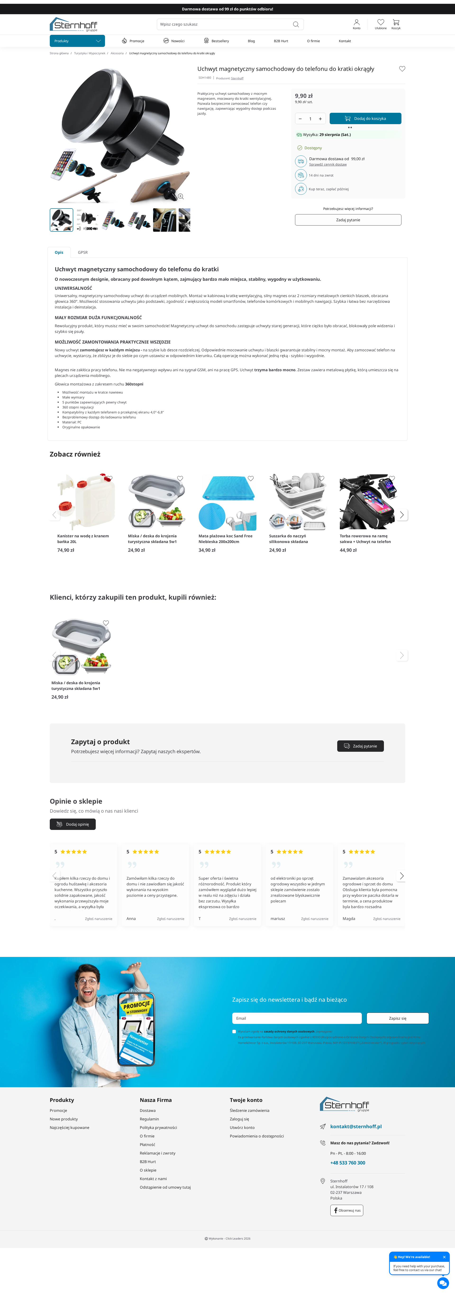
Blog (251, 41)
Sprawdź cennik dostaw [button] (328, 164)
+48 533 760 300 (347, 1163)
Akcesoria (117, 53)
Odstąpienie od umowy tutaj (165, 1187)
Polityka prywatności (158, 1127)
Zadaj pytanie (348, 219)
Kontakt (345, 41)
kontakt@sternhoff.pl (356, 1126)
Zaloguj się (239, 1119)
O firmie (313, 41)
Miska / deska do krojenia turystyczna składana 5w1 (152, 538)
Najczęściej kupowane (69, 1127)
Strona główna (59, 53)
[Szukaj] (296, 24)
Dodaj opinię (77, 824)
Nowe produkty (64, 1119)
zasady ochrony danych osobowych (289, 1031)
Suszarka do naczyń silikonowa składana (288, 538)
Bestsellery (220, 41)
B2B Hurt (281, 41)
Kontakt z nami (153, 1178)
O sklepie (148, 1170)
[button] (395, 24)
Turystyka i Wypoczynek (89, 53)
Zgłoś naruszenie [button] (98, 918)
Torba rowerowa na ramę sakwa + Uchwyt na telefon (365, 538)
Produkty (61, 41)
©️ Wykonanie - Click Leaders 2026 (227, 1238)
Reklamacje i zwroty (157, 1153)
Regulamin (149, 1119)
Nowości (178, 41)
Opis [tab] (59, 252)
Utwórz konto (242, 1127)
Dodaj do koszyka (370, 118)
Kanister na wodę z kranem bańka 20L (83, 538)
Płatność (147, 1144)
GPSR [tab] (83, 252)
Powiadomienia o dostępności (257, 1136)
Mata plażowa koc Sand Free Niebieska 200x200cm (226, 538)
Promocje (137, 41)
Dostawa (148, 1110)
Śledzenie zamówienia (249, 1110)
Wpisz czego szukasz (179, 24)
